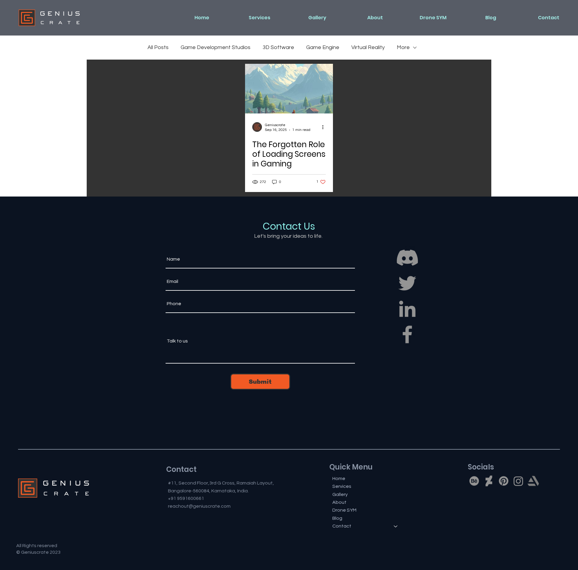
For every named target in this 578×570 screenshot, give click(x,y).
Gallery (340, 494)
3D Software (278, 47)
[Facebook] (407, 334)
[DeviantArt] (489, 481)
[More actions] (324, 127)
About (339, 502)
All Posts (158, 47)
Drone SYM (344, 510)
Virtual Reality (368, 47)
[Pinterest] (503, 481)
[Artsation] (533, 481)
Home (338, 478)
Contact (341, 526)
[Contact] (395, 526)
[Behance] (474, 481)
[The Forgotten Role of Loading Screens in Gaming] (289, 88)
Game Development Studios (215, 47)
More (403, 47)
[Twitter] (407, 283)
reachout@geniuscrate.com (199, 506)
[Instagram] (518, 481)
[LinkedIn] (407, 309)
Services (341, 486)
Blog (337, 518)
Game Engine (322, 47)
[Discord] (407, 257)
